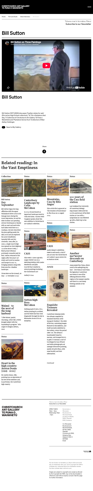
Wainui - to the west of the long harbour (7, 309)
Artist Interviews (25, 17)
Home (3, 17)
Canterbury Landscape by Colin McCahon (31, 204)
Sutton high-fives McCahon (31, 302)
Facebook (44, 151)
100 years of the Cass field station (77, 199)
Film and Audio (12, 17)
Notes (26, 176)
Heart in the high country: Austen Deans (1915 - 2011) (9, 367)
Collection (6, 176)
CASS (27, 253)
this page (79, 476)
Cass (32, 275)
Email (64, 441)
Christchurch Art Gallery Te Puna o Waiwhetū (15, 7)
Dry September (7, 202)
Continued (50, 363)
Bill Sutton (36, 17)
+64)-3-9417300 (68, 438)
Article (50, 266)
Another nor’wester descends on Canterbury (77, 257)
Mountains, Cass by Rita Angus (54, 202)
